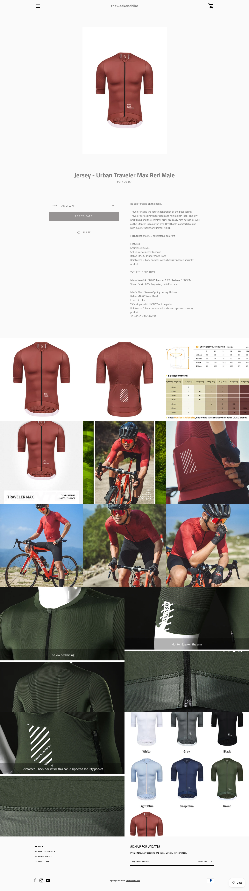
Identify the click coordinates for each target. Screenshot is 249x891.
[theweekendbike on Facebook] (35, 880)
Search (39, 847)
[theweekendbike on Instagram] (41, 880)
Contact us (42, 862)
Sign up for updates (145, 846)
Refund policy (44, 857)
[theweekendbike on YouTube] (48, 880)
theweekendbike (124, 6)
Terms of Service (45, 851)
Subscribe (203, 862)
